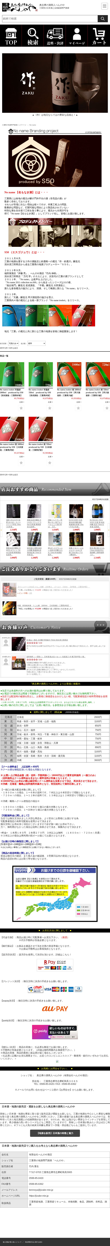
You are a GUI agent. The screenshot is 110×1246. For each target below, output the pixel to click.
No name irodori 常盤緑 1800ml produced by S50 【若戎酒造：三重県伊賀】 (12, 393)
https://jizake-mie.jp (39, 1196)
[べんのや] (20, 10)
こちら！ (67, 954)
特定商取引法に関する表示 (33, 1242)
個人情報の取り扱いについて (12, 1242)
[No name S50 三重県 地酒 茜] (12, 429)
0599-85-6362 (69, 1084)
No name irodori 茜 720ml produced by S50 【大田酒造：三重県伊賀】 (41, 447)
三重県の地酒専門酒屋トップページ (14, 125)
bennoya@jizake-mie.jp (41, 1190)
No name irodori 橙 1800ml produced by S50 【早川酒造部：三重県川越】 (70, 393)
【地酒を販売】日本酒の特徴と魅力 (55, 1133)
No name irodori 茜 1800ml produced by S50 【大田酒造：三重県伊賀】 (13, 447)
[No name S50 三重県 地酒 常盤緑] (12, 374)
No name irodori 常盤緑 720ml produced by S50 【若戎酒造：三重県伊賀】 (41, 393)
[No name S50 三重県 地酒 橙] (69, 374)
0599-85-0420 (47, 1084)
